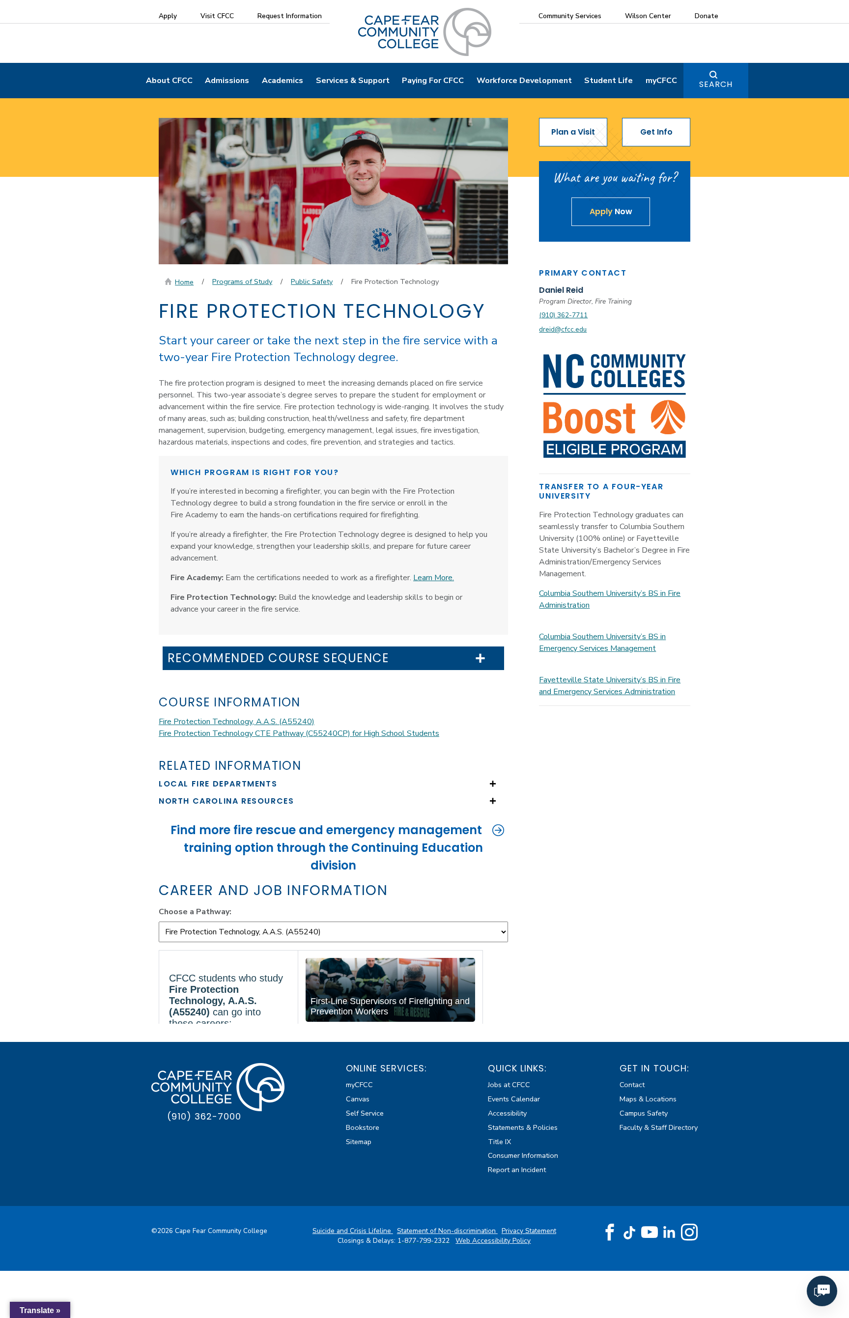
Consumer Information (523, 1155)
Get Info (656, 132)
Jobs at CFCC (509, 1085)
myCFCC (661, 80)
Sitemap (358, 1142)
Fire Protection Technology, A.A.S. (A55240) (236, 721)
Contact (632, 1085)
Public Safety (312, 281)
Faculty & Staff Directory (659, 1127)
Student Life (608, 80)
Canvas (357, 1099)
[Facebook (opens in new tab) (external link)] (609, 1232)
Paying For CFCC (433, 80)
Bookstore (362, 1127)
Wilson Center (648, 16)
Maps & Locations (648, 1099)
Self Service (365, 1113)
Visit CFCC (217, 16)
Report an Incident (517, 1170)
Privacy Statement (529, 1230)
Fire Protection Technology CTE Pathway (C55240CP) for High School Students (299, 733)
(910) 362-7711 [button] (563, 315)
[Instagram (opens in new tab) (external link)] (689, 1232)
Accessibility (507, 1113)
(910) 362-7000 (204, 1116)
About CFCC (169, 80)
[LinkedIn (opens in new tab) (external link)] (669, 1232)
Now (611, 211)
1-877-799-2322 (424, 1240)
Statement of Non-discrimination (447, 1230)
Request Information (289, 16)
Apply (168, 16)
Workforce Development (524, 80)
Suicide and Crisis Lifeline (352, 1230)
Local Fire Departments (218, 783)
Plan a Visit (573, 132)
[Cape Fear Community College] (424, 31)
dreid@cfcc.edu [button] (563, 329)
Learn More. (433, 577)
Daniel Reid (561, 290)
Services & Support (353, 80)
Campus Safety (644, 1113)
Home (184, 282)
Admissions (227, 80)
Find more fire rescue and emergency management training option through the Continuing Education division (326, 847)
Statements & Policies (523, 1127)
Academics (282, 80)
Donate (706, 16)
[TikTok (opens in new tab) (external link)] (629, 1232)
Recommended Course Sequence (278, 658)
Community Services (569, 16)
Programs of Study (242, 281)
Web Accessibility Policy (493, 1240)
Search (716, 84)
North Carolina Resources (226, 801)
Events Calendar (514, 1099)
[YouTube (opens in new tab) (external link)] (649, 1232)
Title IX (499, 1142)
